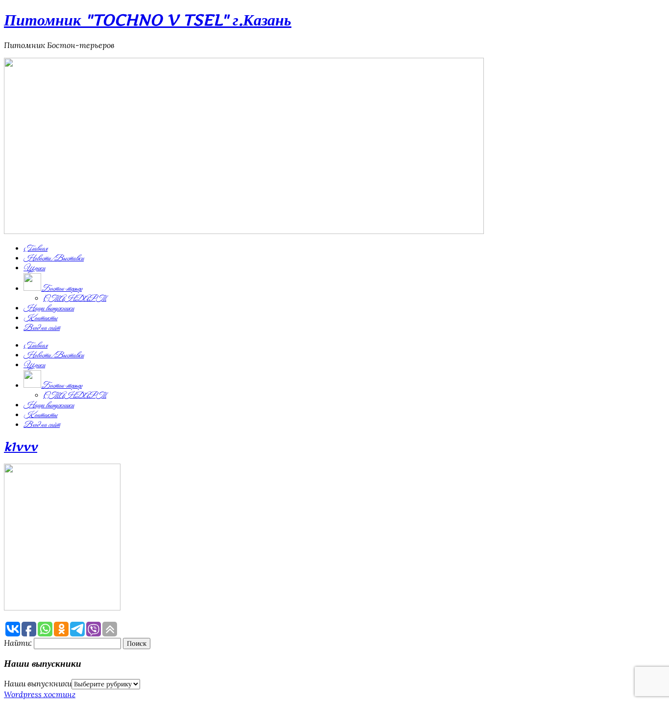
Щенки (34, 268)
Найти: (18, 643)
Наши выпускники (49, 308)
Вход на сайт (42, 328)
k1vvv (20, 447)
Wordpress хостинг (39, 694)
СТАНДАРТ (74, 299)
